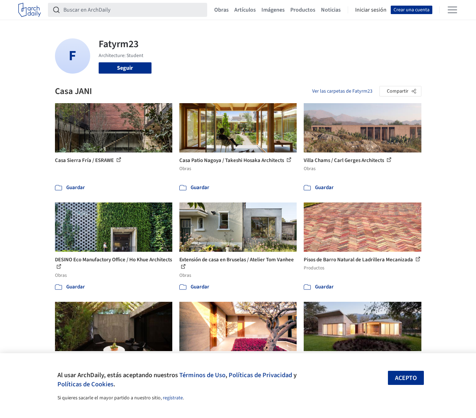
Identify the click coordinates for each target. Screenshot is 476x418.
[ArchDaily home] (29, 10)
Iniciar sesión (371, 10)
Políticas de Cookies (85, 384)
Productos (302, 10)
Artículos (245, 10)
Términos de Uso (202, 375)
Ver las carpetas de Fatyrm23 (342, 91)
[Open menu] (452, 9)
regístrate (173, 397)
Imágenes (273, 10)
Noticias (331, 10)
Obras (221, 10)
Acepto (406, 378)
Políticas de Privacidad (260, 375)
